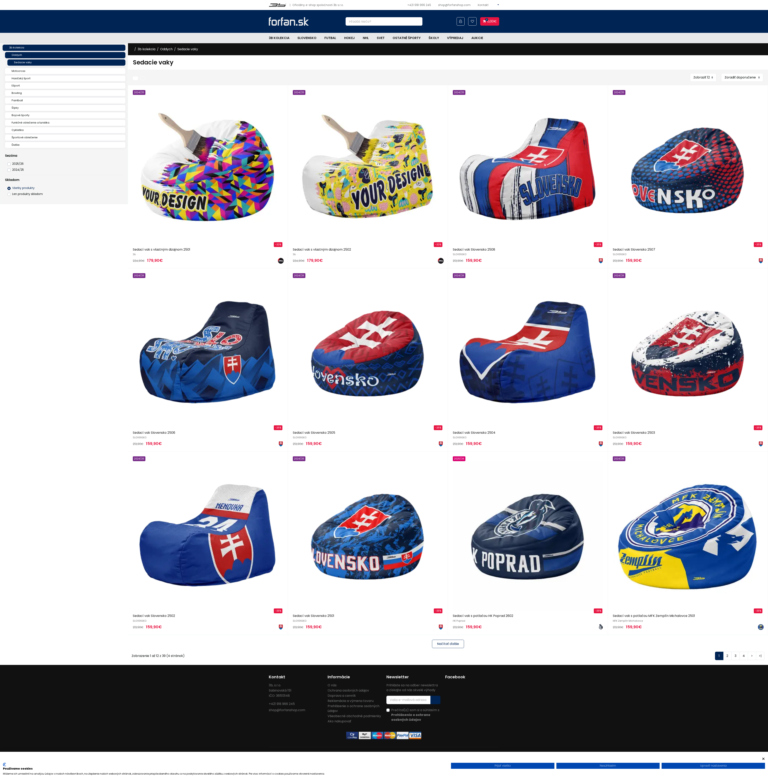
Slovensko (306, 38)
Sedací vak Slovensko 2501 (313, 615)
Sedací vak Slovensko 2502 (154, 615)
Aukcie (477, 38)
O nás (332, 685)
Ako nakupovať (339, 721)
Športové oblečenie (25, 137)
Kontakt (483, 5)
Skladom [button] (12, 180)
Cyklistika (18, 130)
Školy (434, 38)
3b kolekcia (279, 38)
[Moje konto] (461, 21)
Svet (381, 38)
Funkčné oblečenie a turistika (30, 122)
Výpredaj (455, 38)
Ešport (16, 85)
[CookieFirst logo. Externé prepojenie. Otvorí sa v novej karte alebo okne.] (4, 764)
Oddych (17, 55)
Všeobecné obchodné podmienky (354, 716)
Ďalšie (16, 145)
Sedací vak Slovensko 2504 (474, 432)
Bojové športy (20, 115)
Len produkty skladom (27, 194)
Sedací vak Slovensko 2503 (634, 432)
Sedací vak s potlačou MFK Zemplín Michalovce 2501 (654, 615)
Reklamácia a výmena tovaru (351, 701)
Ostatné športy (407, 38)
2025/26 (18, 164)
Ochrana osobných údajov (348, 690)
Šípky (15, 108)
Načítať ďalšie (448, 643)
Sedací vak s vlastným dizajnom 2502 (322, 249)
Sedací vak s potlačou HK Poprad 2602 (483, 615)
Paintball (17, 100)
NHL (366, 38)
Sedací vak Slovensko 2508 (474, 249)
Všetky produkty (23, 188)
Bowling (17, 93)
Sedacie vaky (23, 62)
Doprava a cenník (342, 695)
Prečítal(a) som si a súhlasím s (415, 715)
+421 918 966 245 (419, 5)
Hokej (349, 38)
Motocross (18, 71)
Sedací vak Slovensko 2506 (154, 432)
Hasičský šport (21, 78)
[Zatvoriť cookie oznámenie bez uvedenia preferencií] (763, 759)
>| (760, 656)
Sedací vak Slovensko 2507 (634, 249)
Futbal (330, 38)
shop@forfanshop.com (454, 5)
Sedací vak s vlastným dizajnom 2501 (161, 249)
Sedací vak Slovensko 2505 (314, 432)
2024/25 (18, 170)
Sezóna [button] (11, 155)
